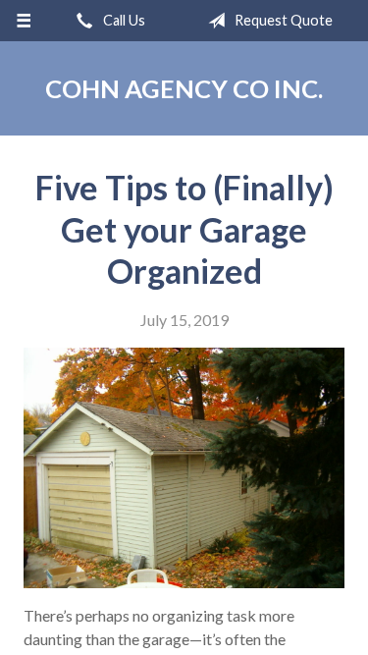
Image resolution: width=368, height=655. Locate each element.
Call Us (122, 20)
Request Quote (282, 20)
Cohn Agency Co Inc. (184, 88)
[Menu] (24, 20)
